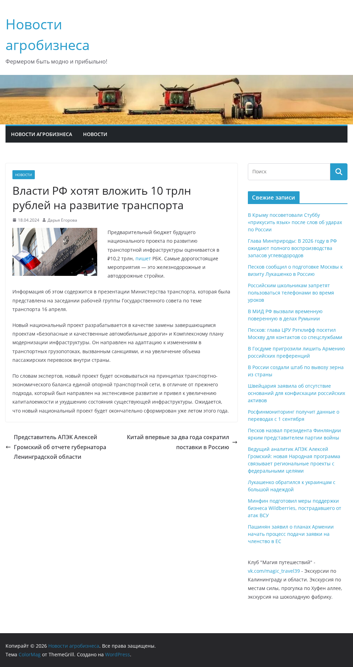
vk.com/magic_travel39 (274, 571)
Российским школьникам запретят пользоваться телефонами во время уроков (291, 292)
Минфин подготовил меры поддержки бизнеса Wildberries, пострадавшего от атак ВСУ (294, 508)
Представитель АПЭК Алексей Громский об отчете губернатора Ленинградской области (60, 447)
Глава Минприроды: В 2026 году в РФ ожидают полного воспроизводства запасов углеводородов (292, 248)
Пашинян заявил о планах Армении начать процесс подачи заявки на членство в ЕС (291, 533)
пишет (142, 258)
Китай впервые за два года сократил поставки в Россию (178, 442)
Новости (95, 134)
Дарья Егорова (62, 220)
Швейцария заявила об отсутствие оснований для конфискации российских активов (296, 393)
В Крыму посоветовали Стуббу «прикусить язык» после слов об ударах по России (295, 222)
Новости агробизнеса (41, 134)
